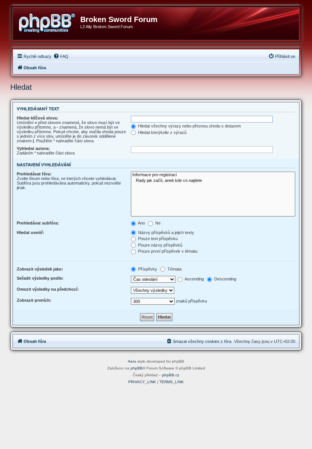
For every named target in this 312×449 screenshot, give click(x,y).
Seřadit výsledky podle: (40, 278)
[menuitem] (60, 56)
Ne (157, 223)
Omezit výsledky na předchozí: (48, 289)
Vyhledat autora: (33, 148)
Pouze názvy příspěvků (159, 245)
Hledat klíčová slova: (37, 118)
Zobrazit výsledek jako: (40, 269)
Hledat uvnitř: (30, 232)
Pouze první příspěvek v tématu (167, 251)
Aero (132, 361)
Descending (224, 279)
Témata (173, 269)
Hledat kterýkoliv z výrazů (161, 132)
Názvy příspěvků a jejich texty (165, 232)
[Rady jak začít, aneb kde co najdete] (213, 180)
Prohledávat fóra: (34, 174)
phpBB (137, 368)
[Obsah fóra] (49, 22)
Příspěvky (147, 269)
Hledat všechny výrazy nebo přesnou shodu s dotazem (189, 126)
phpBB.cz (170, 375)
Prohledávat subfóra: (38, 223)
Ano (141, 223)
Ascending (194, 279)
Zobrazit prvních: (34, 300)
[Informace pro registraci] (213, 175)
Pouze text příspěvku (157, 238)
